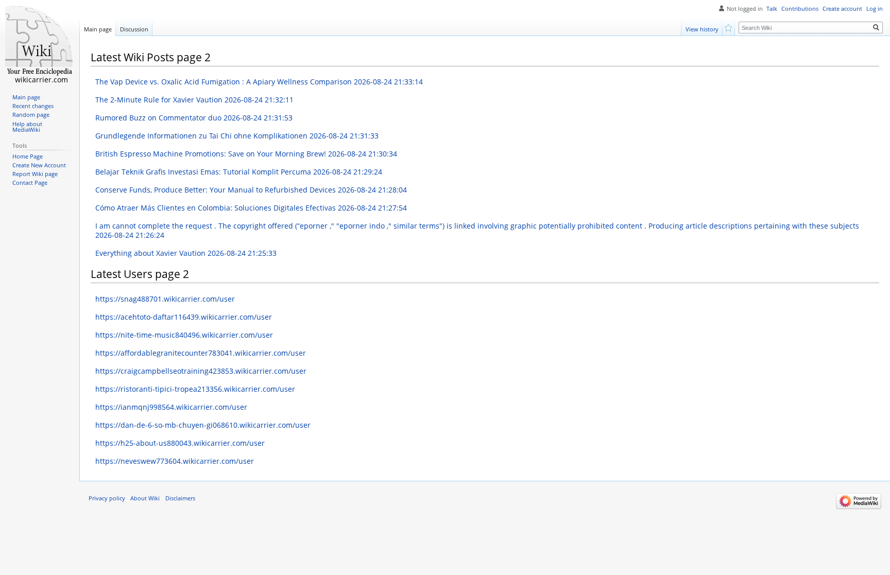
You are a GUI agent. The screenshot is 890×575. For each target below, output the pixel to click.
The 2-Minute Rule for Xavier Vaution (194, 99)
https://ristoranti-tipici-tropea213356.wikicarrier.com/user (195, 389)
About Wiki (145, 498)
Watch (729, 27)
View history (702, 29)
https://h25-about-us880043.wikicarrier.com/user (180, 443)
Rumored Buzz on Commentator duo (194, 118)
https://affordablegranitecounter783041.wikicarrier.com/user (200, 353)
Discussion (134, 29)
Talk (771, 8)
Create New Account (39, 165)
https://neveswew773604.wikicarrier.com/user (174, 461)
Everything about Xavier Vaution (186, 253)
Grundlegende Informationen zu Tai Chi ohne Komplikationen (237, 136)
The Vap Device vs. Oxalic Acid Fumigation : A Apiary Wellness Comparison (259, 81)
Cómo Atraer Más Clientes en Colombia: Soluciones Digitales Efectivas (251, 208)
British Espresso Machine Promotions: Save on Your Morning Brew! (246, 154)
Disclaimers (180, 498)
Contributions (799, 8)
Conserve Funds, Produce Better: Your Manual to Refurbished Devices (251, 190)
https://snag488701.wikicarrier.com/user (165, 299)
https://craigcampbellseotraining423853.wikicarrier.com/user (200, 371)
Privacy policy (107, 498)
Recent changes (33, 106)
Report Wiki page (35, 174)
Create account (842, 8)
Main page (98, 29)
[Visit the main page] (40, 41)
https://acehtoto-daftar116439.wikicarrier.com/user (183, 317)
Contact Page (29, 182)
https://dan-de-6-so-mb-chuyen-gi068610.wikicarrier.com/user (203, 425)
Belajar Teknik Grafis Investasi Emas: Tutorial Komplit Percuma (238, 172)
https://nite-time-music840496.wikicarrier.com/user (184, 335)
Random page (30, 114)
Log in (874, 8)
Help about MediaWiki (27, 127)
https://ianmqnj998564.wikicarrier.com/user (171, 407)
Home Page (27, 156)
